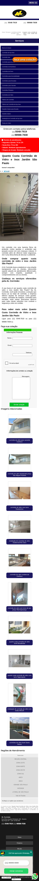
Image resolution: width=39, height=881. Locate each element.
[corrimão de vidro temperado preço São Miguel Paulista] (19, 459)
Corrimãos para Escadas (9, 81)
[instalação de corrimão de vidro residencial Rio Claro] (19, 526)
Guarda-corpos (6, 114)
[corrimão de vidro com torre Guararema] (19, 492)
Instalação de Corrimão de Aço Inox (12, 118)
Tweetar (6, 171)
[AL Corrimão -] (19, 12)
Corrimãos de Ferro (7, 71)
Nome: (10, 338)
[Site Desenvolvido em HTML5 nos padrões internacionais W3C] (16, 879)
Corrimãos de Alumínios (9, 67)
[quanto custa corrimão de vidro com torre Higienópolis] (19, 660)
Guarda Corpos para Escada (10, 109)
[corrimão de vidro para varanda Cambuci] (19, 425)
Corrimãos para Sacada (9, 85)
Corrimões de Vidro (7, 95)
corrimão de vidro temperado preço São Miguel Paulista (19, 474)
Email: (10, 345)
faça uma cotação (25, 59)
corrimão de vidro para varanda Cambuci (19, 441)
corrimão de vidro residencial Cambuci (19, 575)
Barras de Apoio (6, 48)
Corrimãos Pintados (7, 90)
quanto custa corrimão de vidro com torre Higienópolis (19, 676)
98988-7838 (32, 23)
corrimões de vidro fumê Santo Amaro (19, 743)
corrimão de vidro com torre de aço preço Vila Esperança (19, 609)
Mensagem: (26, 376)
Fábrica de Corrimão (8, 99)
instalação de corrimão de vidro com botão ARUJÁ (20, 709)
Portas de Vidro (6, 123)
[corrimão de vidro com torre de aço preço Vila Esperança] (19, 593)
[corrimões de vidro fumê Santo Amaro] (19, 727)
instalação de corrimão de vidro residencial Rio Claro (19, 541)
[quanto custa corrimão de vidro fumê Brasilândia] (19, 627)
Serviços (19, 41)
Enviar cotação (19, 405)
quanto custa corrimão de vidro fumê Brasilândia (19, 642)
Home (19, 837)
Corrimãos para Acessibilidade (11, 76)
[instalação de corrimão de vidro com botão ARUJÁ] (19, 694)
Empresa (19, 843)
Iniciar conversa (16, 871)
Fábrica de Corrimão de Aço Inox (11, 104)
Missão (19, 849)
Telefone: (29, 352)
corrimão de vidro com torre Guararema (19, 508)
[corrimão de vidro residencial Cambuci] (19, 559)
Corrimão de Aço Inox (8, 52)
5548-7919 (12, 23)
